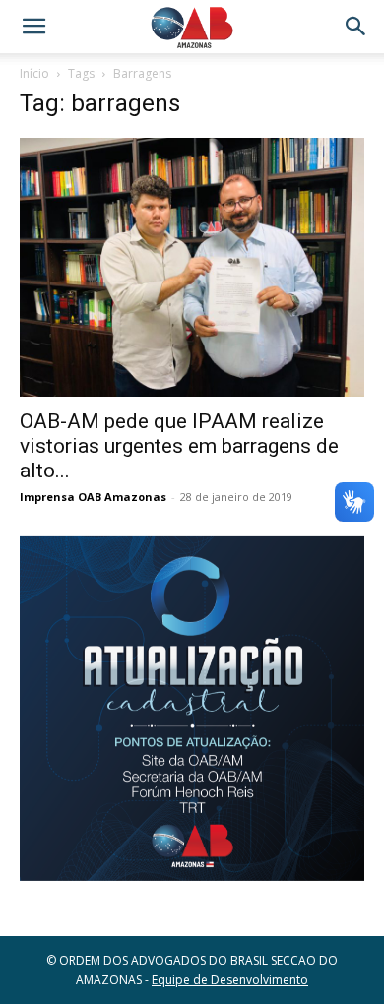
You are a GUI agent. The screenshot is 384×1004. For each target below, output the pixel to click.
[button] (33, 26)
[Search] (356, 26)
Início (34, 73)
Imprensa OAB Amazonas (93, 496)
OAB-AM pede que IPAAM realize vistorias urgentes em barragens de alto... (179, 445)
